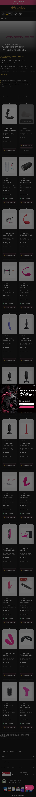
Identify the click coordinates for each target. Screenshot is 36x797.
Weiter (26, 407)
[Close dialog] (34, 385)
